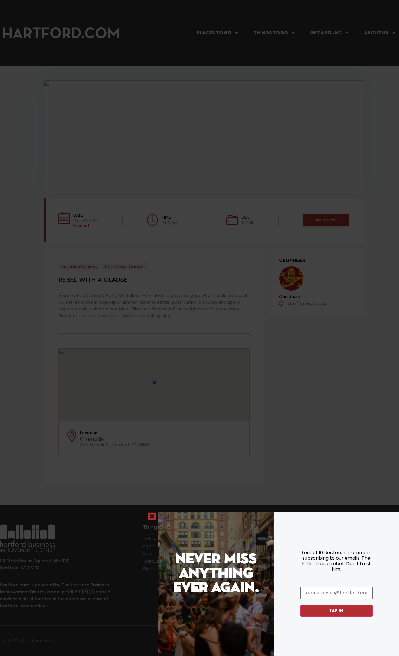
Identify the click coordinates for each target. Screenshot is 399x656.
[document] (199, 328)
